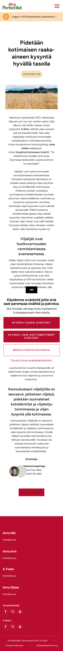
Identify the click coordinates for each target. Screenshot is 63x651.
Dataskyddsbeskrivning (47, 645)
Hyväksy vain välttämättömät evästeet (31, 336)
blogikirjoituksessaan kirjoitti (32, 152)
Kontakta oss (9, 539)
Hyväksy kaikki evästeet (31, 322)
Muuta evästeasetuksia (31, 350)
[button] (57, 6)
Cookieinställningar (14, 645)
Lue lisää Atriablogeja (31, 492)
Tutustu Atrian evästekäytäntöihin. (31, 360)
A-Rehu (25, 129)
